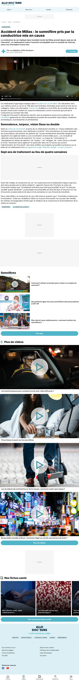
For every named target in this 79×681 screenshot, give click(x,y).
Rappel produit (26, 637)
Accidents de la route (21, 207)
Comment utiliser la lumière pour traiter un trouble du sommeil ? (54, 284)
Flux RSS (5, 656)
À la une (8, 679)
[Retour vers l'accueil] (39, 3)
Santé (9, 9)
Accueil (4, 22)
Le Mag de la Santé (40, 637)
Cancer (52, 637)
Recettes (15, 637)
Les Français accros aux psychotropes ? (48, 611)
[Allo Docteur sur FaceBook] (3, 668)
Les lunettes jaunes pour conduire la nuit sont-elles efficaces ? (27, 391)
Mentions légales (7, 650)
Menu (71, 679)
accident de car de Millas (47, 104)
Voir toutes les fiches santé (39, 619)
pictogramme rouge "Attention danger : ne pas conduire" (48, 147)
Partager (73, 51)
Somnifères (16, 22)
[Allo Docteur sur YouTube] (8, 668)
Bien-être (29, 9)
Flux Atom (43, 656)
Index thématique (46, 653)
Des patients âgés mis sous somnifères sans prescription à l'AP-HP (55, 303)
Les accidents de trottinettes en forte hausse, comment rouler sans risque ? (33, 489)
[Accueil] (39, 630)
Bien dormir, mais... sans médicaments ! (12, 611)
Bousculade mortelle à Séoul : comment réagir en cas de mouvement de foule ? (34, 538)
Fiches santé (39, 679)
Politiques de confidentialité (49, 650)
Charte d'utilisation (8, 653)
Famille (48, 9)
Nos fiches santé (15, 577)
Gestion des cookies (47, 648)
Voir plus (39, 333)
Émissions (69, 9)
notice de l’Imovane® (16, 129)
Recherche (55, 679)
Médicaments (62, 637)
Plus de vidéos (14, 341)
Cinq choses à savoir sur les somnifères (17, 440)
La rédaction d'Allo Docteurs (22, 50)
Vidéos (24, 679)
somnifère (5, 117)
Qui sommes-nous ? (9, 648)
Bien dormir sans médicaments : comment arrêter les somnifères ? (53, 321)
